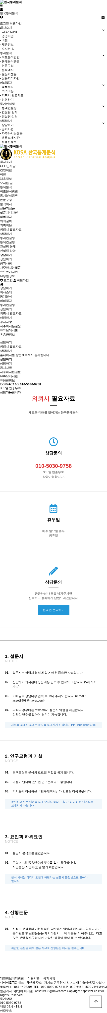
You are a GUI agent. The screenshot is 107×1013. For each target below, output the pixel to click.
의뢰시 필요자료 (11, 229)
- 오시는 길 (7, 49)
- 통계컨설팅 (8, 108)
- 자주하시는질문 (11, 133)
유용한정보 (7, 276)
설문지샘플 (7, 208)
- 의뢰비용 (7, 91)
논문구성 (6, 200)
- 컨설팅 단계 (8, 112)
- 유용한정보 (8, 142)
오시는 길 (6, 183)
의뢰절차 (6, 217)
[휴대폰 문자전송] (1, 9)
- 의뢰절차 (7, 87)
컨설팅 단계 (8, 246)
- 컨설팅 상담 (8, 116)
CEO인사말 (7, 166)
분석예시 (6, 204)
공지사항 (6, 263)
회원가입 (16, 23)
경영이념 (6, 170)
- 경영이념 (7, 36)
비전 (3, 174)
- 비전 (4, 40)
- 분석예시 (7, 70)
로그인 (4, 23)
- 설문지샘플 (8, 74)
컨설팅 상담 (8, 250)
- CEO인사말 (8, 32)
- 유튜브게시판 (10, 137)
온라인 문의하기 (53, 610)
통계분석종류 (9, 195)
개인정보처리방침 (12, 978)
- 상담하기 (7, 99)
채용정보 (6, 178)
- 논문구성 (7, 65)
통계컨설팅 (7, 238)
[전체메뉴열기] (1, 6)
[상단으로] (96, 1002)
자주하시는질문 (10, 267)
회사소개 (6, 162)
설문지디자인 (9, 212)
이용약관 (34, 978)
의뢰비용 (6, 225)
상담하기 (6, 234)
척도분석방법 (9, 191)
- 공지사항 (7, 129)
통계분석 (6, 187)
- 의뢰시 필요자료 (11, 95)
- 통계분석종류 (10, 61)
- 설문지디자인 (10, 78)
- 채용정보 (7, 44)
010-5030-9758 (10, 1003)
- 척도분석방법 (10, 57)
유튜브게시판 (9, 272)
